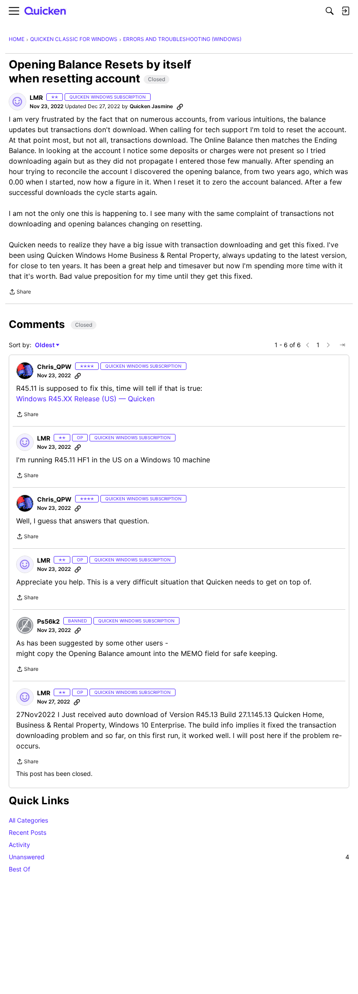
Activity (19, 844)
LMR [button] (36, 97)
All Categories (28, 820)
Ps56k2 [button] (48, 621)
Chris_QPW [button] (54, 366)
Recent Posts (27, 832)
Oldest (45, 345)
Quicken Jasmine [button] (151, 106)
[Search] (329, 11)
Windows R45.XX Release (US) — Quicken (85, 398)
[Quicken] (45, 11)
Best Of (19, 869)
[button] (17, 101)
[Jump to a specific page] (342, 345)
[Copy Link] (180, 106)
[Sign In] (345, 11)
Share (20, 292)
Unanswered (179, 857)
